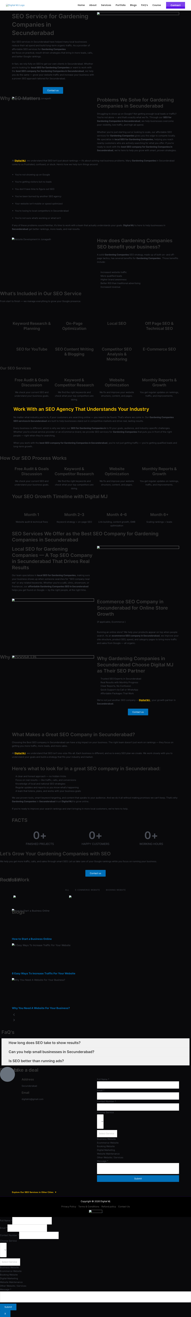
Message (102, 1161)
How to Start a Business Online (32, 938)
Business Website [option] (106, 1139)
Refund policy (108, 1206)
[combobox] (138, 1136)
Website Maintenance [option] (108, 1153)
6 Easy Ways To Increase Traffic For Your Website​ (43, 973)
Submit (138, 1178)
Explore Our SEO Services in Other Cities (34, 1192)
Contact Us (124, 1206)
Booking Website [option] (106, 1146)
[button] (53, 90)
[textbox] (107, 1133)
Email (100, 1090)
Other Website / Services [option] (110, 1157)
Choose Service (105, 1112)
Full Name (6, 1220)
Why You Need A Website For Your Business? (41, 1008)
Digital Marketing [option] (106, 1150)
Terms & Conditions (88, 1206)
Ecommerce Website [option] (108, 1142)
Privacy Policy (68, 1206)
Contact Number (106, 1101)
